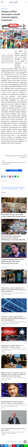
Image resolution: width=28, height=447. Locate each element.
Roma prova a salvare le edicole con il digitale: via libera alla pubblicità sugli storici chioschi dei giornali (13, 289)
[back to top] (25, 441)
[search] (26, 2)
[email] (10, 445)
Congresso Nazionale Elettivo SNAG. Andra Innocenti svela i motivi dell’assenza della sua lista (12, 261)
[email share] (7, 176)
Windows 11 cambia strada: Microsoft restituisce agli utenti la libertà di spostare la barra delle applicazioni (14, 318)
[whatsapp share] (15, 176)
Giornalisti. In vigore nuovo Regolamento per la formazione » (16, 156)
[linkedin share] (12, 176)
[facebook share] (2, 176)
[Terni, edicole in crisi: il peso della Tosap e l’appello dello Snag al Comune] (14, 205)
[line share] (18, 176)
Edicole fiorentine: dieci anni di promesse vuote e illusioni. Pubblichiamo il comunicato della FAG (13, 237)
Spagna (21, 188)
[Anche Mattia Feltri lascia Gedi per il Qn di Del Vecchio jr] (14, 417)
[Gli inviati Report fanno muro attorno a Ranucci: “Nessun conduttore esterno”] (14, 390)
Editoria (3, 313)
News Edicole (4, 8)
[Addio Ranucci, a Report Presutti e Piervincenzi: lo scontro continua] (14, 334)
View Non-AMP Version (17, 441)
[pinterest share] (10, 176)
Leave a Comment (14, 170)
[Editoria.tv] (14, 2)
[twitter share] (5, 176)
